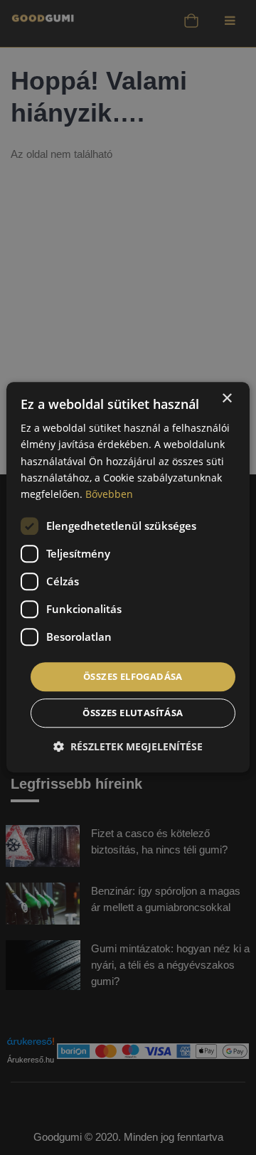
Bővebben (109, 494)
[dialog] (128, 577)
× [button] (226, 398)
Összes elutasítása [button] (132, 713)
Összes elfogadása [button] (133, 676)
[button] (128, 747)
